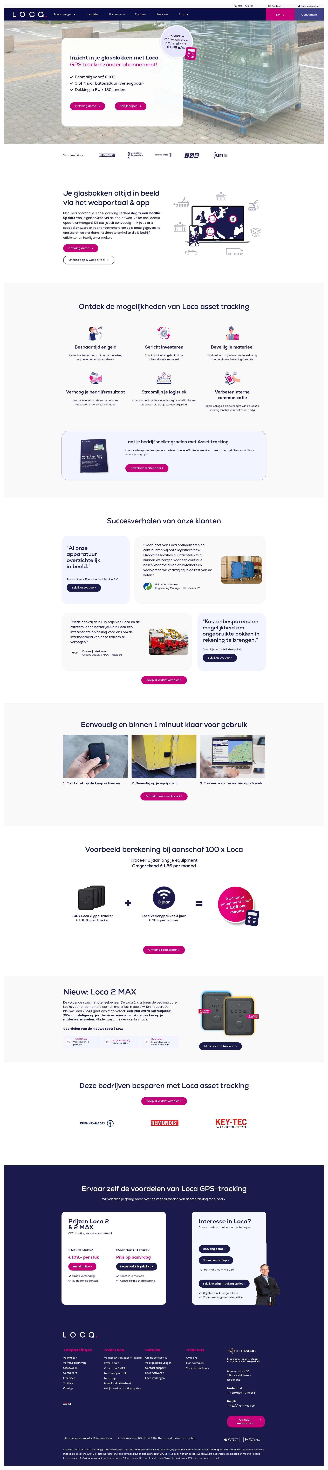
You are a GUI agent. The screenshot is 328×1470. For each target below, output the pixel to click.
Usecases (162, 14)
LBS (169, 1453)
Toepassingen (63, 14)
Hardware (115, 14)
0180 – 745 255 (224, 1269)
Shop (182, 14)
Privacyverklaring (103, 1438)
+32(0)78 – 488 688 (242, 1405)
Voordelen (92, 14)
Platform (140, 14)
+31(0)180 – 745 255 (242, 1392)
